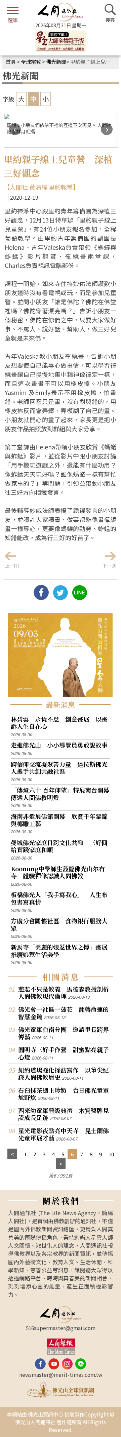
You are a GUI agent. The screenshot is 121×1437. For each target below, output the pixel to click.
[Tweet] (60, 597)
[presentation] (15, 129)
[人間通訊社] (60, 12)
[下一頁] (60, 1164)
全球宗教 (31, 61)
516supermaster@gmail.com (60, 1327)
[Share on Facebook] (41, 597)
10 (111, 1154)
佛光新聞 (56, 61)
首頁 (11, 61)
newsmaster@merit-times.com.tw (60, 1374)
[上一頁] (12, 1154)
